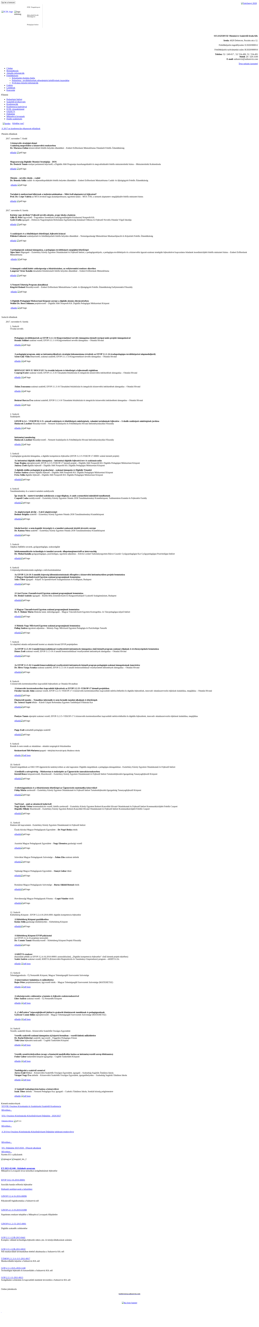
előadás (13, 152)
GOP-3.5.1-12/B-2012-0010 (13, 1249)
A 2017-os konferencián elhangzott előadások (20, 128)
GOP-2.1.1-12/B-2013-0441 (13, 1237)
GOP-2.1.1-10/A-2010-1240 (13, 1268)
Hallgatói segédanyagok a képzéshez (16, 1189)
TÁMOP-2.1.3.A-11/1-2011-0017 (15, 1258)
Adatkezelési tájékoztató (11, 1324)
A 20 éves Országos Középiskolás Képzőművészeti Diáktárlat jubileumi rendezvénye (37, 1132)
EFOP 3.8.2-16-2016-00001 (13, 1180)
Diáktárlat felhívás (7, 1121)
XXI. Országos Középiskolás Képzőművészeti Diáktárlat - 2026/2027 (31, 1116)
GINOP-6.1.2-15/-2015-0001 (13, 1224)
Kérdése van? (18, 123)
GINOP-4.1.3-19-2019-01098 (14, 1210)
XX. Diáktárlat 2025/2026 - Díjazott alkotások (21, 1148)
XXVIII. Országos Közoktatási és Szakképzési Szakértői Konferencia (31, 1106)
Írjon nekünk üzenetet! (248, 64)
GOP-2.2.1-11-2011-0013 (12, 1277)
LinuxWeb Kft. (252, 1326)
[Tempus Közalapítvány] (129, 1303)
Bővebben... (6, 1110)
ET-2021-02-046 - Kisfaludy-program (18, 1168)
